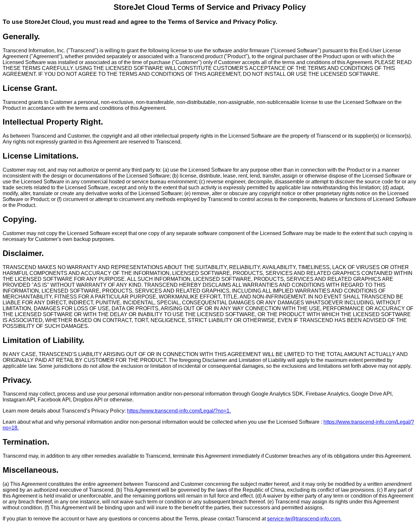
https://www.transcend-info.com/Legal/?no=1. (179, 411)
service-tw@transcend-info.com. (304, 518)
